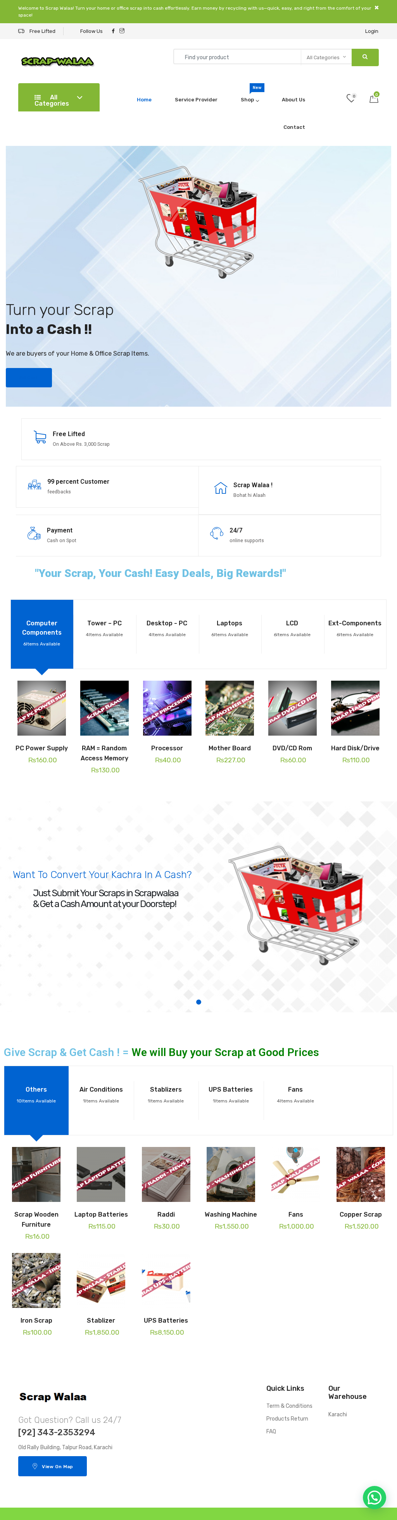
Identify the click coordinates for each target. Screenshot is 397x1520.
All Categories (52, 100)
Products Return (287, 1419)
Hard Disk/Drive (355, 748)
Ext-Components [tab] (354, 628)
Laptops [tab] (229, 628)
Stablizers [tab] (166, 1095)
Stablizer (101, 1320)
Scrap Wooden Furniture (36, 1219)
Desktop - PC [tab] (167, 628)
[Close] (377, 7)
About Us (293, 100)
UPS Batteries (166, 1320)
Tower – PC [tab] (104, 628)
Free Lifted (41, 31)
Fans (295, 1214)
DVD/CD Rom (292, 748)
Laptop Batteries (101, 1214)
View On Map (57, 1466)
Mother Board (230, 748)
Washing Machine (231, 1214)
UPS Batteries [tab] (231, 1095)
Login (371, 31)
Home (144, 100)
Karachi (337, 1414)
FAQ (271, 1431)
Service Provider (196, 100)
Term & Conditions (289, 1406)
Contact (294, 127)
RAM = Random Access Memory (104, 753)
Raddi (166, 1214)
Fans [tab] (295, 1095)
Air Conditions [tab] (101, 1095)
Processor (167, 748)
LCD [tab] (292, 628)
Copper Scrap (361, 1214)
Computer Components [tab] (42, 633)
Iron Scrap (36, 1320)
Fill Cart (28, 377)
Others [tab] (36, 1095)
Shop (251, 94)
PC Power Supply (42, 748)
